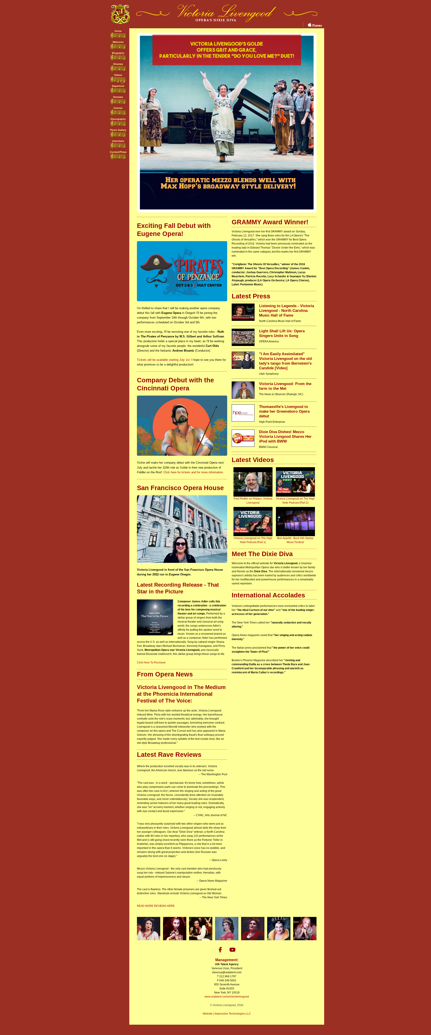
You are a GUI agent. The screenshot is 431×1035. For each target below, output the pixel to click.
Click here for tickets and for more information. (193, 472)
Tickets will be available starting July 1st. (164, 359)
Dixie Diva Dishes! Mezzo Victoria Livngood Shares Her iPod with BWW (285, 436)
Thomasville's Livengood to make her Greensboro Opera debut (284, 411)
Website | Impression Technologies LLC (227, 1013)
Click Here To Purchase (151, 662)
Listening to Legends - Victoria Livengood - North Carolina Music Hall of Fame (286, 310)
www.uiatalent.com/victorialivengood (227, 996)
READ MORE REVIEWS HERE (156, 905)
